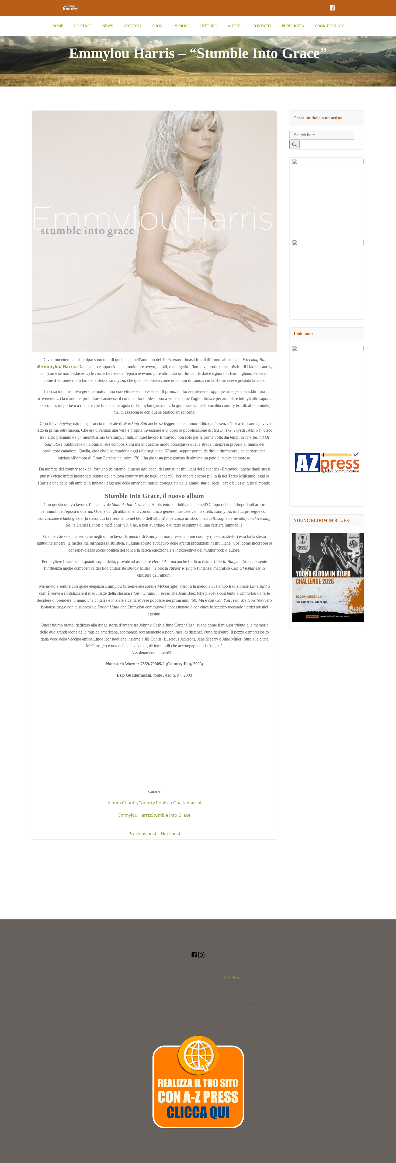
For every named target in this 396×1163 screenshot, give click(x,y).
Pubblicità (293, 26)
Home (57, 26)
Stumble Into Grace (170, 815)
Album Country (123, 803)
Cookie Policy (329, 26)
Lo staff (83, 26)
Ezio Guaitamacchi (182, 803)
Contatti (262, 26)
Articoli (132, 26)
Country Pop (151, 803)
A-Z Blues (233, 978)
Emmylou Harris (134, 815)
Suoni (158, 26)
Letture (208, 26)
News (107, 26)
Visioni (182, 26)
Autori (235, 26)
